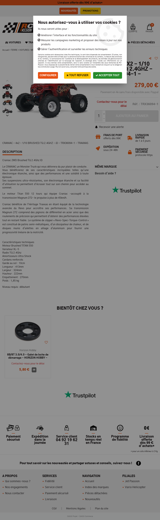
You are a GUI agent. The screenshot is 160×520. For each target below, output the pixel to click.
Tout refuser (78, 75)
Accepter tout (109, 75)
